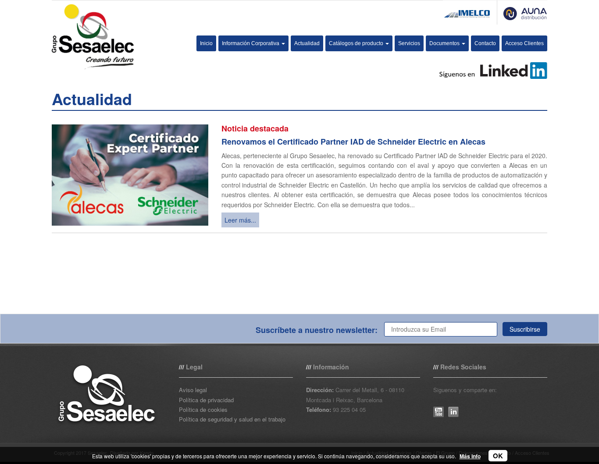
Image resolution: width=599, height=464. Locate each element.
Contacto (485, 43)
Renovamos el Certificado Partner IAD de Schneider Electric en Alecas (353, 141)
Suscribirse (525, 329)
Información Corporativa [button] (251, 43)
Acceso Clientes (524, 43)
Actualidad (307, 43)
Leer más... (240, 220)
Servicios (409, 43)
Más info (470, 456)
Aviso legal (193, 390)
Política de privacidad (206, 400)
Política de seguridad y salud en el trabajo (232, 419)
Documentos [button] (445, 43)
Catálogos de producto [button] (357, 43)
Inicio (206, 43)
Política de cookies (203, 409)
